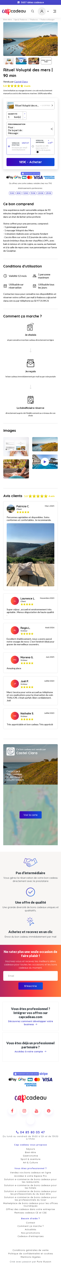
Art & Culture (30, 1162)
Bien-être (7, 20)
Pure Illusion (44, 1261)
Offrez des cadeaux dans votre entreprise (30, 1209)
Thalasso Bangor (47, 20)
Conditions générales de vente (31, 1250)
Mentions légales (31, 1257)
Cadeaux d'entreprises (31, 1236)
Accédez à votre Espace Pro (30, 1176)
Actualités (30, 1229)
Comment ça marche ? (30, 1226)
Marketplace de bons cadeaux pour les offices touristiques (30, 1204)
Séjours (30, 1149)
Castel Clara (21, 81)
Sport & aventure (31, 1159)
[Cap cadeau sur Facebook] (12, 1111)
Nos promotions (30, 1233)
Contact (30, 1222)
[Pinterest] (49, 1111)
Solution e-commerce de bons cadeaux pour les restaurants (30, 1180)
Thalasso (34, 20)
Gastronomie (30, 1155)
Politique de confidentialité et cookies (30, 1253)
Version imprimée (44, 141)
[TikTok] (31, 1120)
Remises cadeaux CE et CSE (30, 1212)
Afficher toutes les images (46, 61)
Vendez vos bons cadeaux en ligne (30, 1172)
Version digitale (20, 144)
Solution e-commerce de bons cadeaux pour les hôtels (30, 1186)
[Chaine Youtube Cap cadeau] (37, 1111)
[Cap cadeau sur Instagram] (24, 1111)
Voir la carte (31, 814)
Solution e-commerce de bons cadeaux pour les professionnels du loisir (30, 1198)
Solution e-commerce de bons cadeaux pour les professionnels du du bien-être (30, 1192)
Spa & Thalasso (20, 20)
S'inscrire (30, 986)
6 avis (27, 86)
